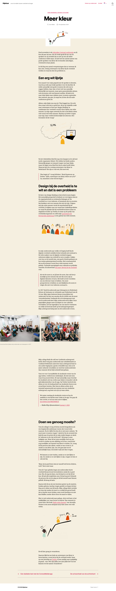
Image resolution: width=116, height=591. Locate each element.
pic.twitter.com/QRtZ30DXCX (49, 402)
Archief (100, 3)
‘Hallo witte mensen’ (59, 502)
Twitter (54, 559)
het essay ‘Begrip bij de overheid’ (66, 267)
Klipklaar (6, 3)
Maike (53, 24)
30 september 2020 (64, 24)
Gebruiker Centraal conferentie (63, 52)
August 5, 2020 (65, 405)
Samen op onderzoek (91, 3)
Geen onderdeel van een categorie (58, 12)
